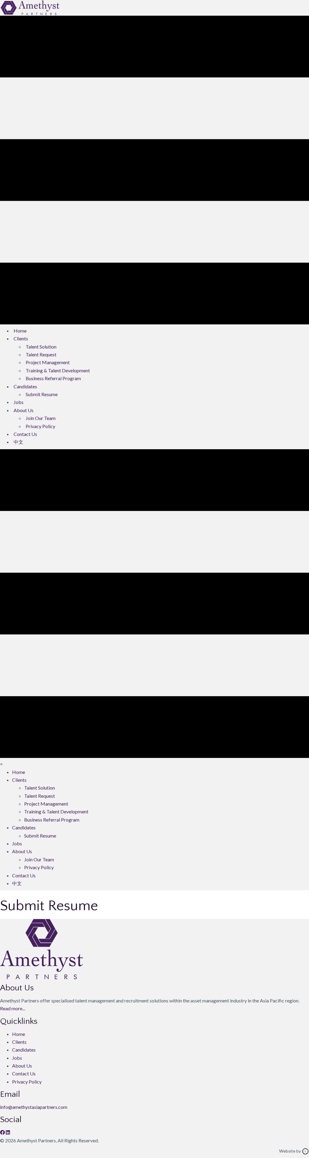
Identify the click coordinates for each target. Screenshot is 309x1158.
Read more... (12, 1008)
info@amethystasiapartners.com (33, 1107)
